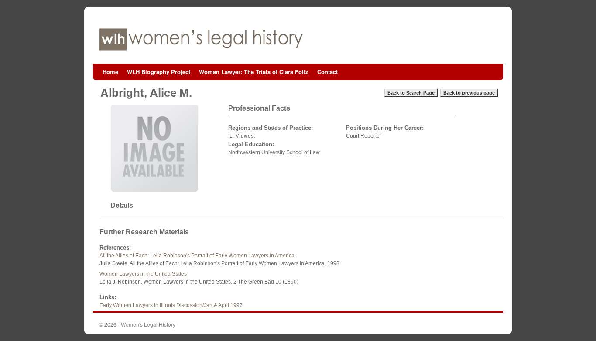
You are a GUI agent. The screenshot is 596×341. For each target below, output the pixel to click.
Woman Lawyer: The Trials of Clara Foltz (253, 72)
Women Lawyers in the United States (143, 274)
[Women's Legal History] (298, 39)
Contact (327, 72)
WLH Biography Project (158, 72)
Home (110, 72)
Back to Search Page (411, 92)
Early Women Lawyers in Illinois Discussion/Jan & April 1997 (171, 305)
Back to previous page (469, 92)
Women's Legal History (148, 324)
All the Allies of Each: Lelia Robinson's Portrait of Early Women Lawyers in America (197, 256)
